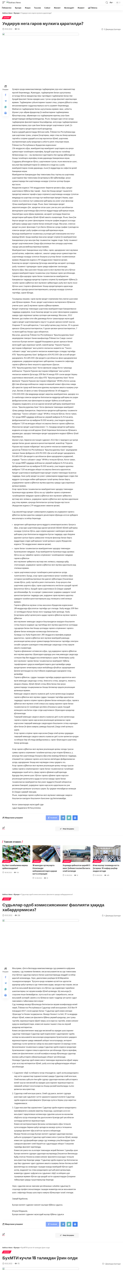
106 (17, 872)
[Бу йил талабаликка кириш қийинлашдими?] (16, 853)
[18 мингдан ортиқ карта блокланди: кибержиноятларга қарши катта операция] (46, 853)
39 (47, 878)
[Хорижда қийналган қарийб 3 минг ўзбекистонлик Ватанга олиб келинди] (76, 853)
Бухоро (6, 17)
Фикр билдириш (68, 829)
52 (77, 875)
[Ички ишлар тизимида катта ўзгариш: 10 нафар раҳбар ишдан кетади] (107, 853)
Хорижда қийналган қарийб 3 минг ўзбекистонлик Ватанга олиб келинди (76, 868)
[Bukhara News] (13, 2)
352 (18, 29)
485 (108, 875)
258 (18, 915)
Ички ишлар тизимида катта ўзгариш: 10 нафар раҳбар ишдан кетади (106, 868)
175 (18, 1263)
